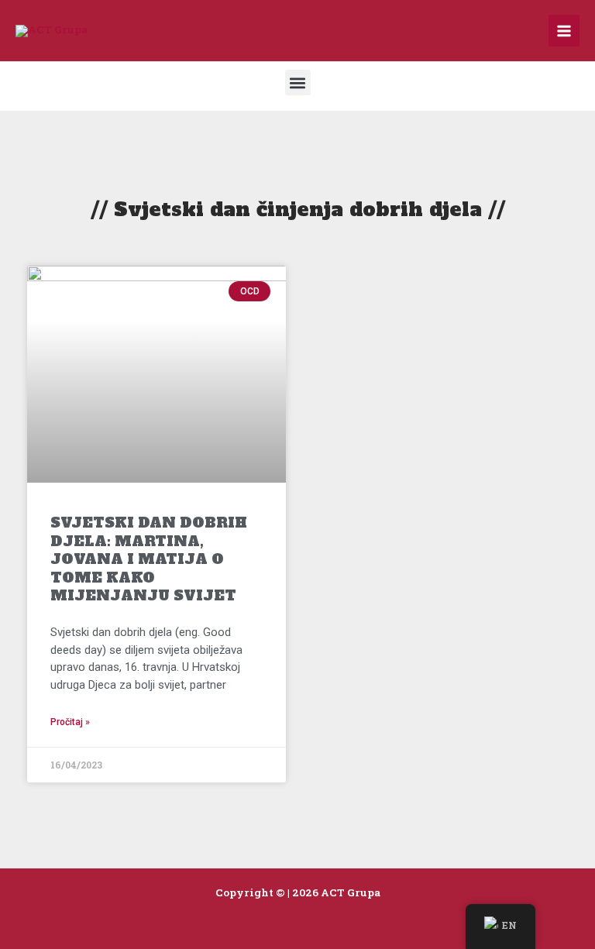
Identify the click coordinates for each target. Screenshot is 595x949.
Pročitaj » (70, 722)
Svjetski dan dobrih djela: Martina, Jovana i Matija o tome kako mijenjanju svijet (148, 559)
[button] (298, 82)
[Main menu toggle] (564, 30)
